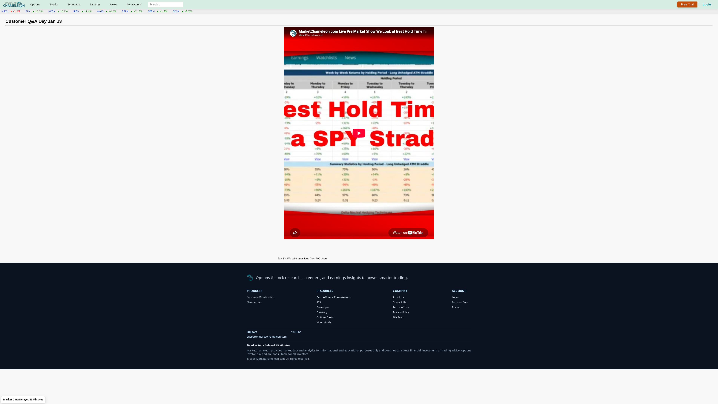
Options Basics (326, 317)
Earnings (95, 4)
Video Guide (324, 322)
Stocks (54, 4)
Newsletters (254, 302)
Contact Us (399, 302)
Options (35, 4)
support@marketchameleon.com (267, 336)
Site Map (398, 317)
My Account (134, 4)
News (113, 4)
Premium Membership (260, 297)
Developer (323, 307)
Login (707, 4)
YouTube (296, 332)
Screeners (74, 4)
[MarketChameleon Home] (250, 277)
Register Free (460, 302)
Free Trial (687, 4)
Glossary (322, 312)
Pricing (456, 307)
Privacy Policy (401, 312)
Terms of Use (401, 307)
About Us (398, 297)
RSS (319, 302)
